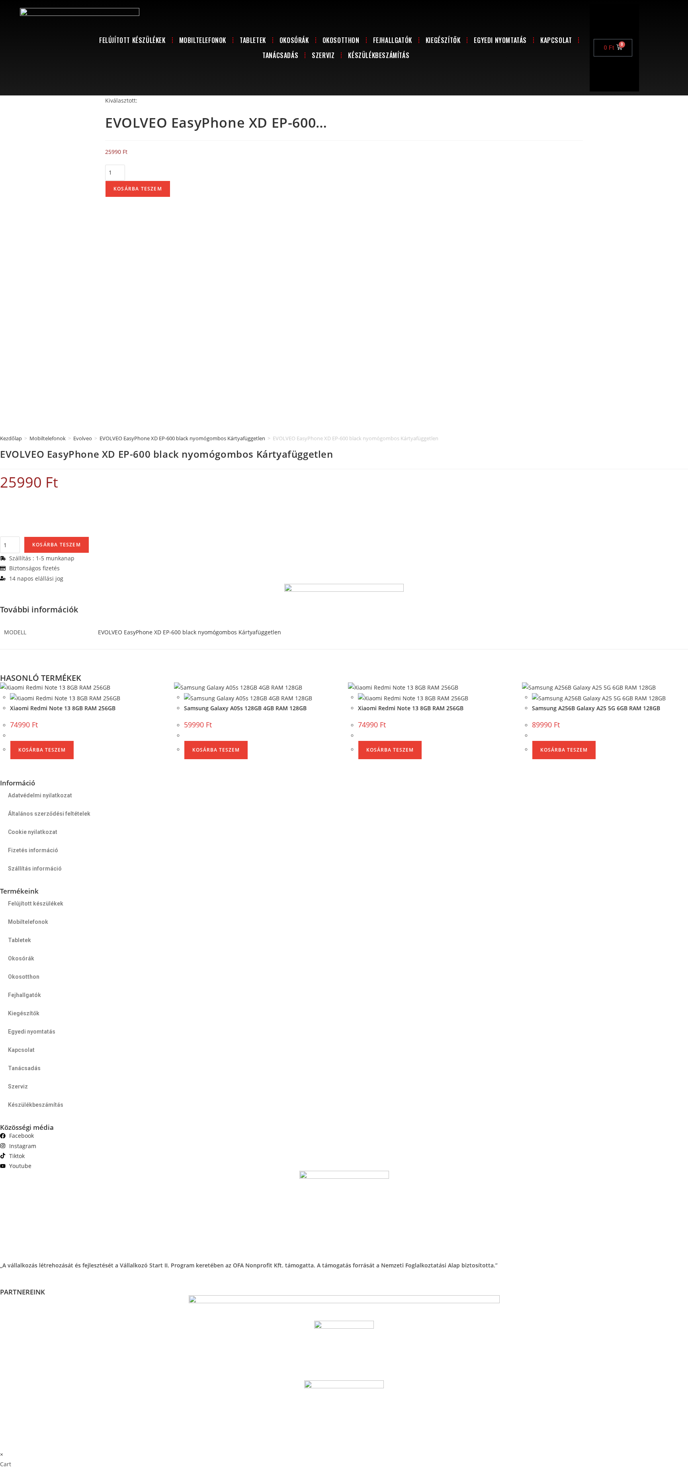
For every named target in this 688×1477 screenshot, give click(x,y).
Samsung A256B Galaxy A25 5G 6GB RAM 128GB (596, 708)
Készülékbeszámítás (378, 55)
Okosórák (294, 40)
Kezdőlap (11, 438)
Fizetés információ (33, 850)
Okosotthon (341, 40)
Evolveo (82, 438)
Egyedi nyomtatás (500, 40)
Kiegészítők (443, 40)
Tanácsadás (280, 55)
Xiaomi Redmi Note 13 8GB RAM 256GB (62, 708)
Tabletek (253, 40)
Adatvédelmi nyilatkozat (40, 795)
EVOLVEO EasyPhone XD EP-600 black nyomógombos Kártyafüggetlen (182, 438)
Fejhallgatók (392, 40)
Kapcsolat (556, 40)
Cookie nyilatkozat (32, 832)
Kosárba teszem (137, 188)
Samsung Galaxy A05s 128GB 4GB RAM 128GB (245, 708)
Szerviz (323, 55)
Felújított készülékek (132, 40)
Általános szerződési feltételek (49, 813)
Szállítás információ (35, 868)
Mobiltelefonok (202, 40)
